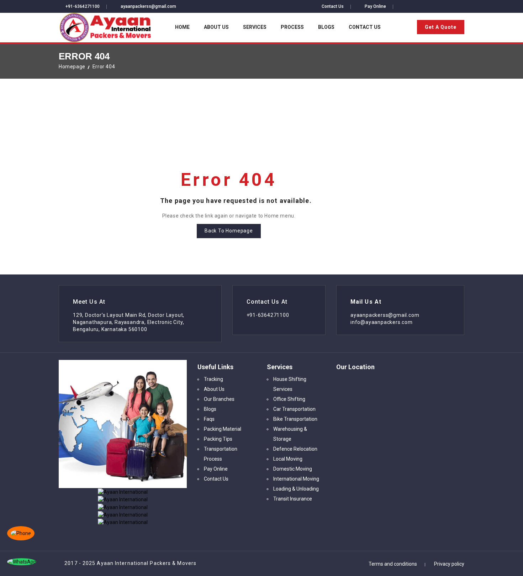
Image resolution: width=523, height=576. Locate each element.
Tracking (213, 379)
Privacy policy (449, 564)
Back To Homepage (229, 231)
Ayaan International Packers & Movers (146, 563)
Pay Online (375, 6)
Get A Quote (440, 27)
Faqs (209, 419)
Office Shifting (289, 399)
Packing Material (222, 429)
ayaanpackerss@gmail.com (148, 6)
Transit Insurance (292, 499)
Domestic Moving (292, 469)
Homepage (72, 66)
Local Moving (287, 459)
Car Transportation (294, 409)
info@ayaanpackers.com (381, 322)
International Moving (296, 479)
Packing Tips (218, 439)
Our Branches (219, 399)
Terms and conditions (393, 564)
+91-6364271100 (82, 6)
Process (292, 27)
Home (182, 27)
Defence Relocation (295, 449)
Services (254, 27)
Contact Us (333, 6)
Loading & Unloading (296, 489)
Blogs (326, 27)
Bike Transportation (295, 419)
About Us (216, 27)
